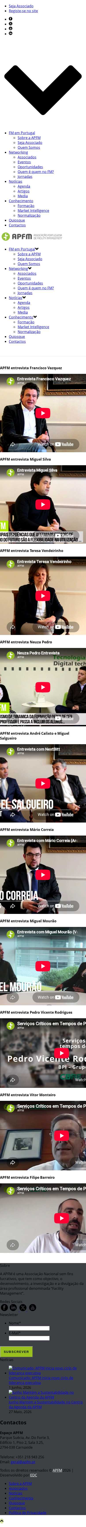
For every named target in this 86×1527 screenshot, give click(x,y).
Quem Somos (29, 147)
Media (23, 196)
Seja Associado (30, 142)
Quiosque (17, 220)
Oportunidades (30, 166)
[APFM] (32, 240)
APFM (57, 1470)
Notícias (15, 181)
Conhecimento (21, 200)
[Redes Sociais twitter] (23, 1309)
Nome (15, 1323)
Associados (27, 157)
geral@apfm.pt (23, 1461)
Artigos (24, 191)
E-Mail (15, 1333)
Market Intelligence (33, 210)
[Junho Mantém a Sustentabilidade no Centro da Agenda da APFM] (47, 1397)
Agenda (24, 186)
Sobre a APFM (29, 137)
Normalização (29, 215)
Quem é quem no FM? (36, 171)
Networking (18, 152)
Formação (26, 205)
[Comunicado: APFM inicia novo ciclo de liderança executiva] (47, 1373)
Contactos (17, 225)
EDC (33, 1475)
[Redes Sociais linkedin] (13, 1309)
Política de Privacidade (27, 1512)
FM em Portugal (22, 132)
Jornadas (25, 176)
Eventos (24, 162)
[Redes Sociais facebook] (4, 1309)
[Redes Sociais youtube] (32, 1309)
